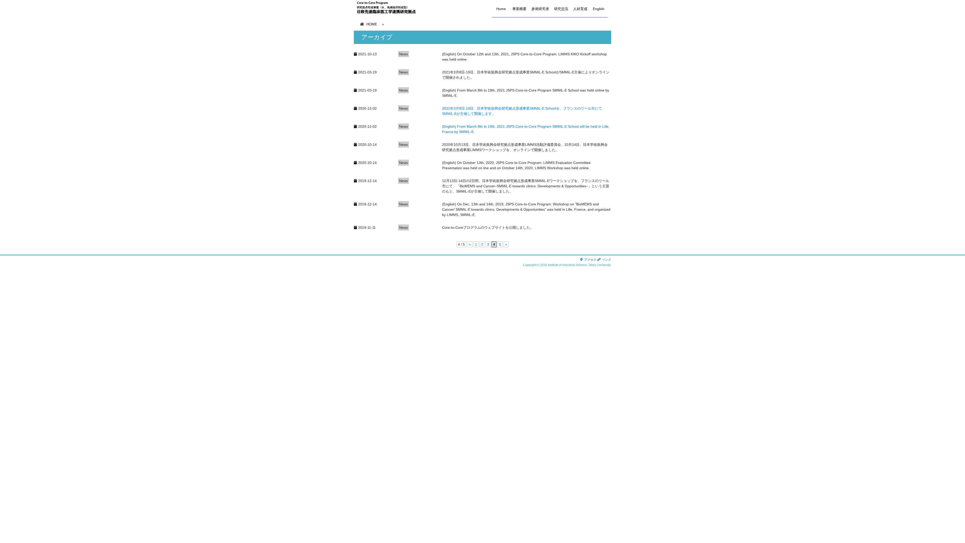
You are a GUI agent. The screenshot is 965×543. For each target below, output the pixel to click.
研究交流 (561, 9)
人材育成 (580, 9)
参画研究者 (540, 9)
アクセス (590, 259)
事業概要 (519, 9)
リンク (606, 259)
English (598, 9)
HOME (371, 24)
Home (501, 9)
